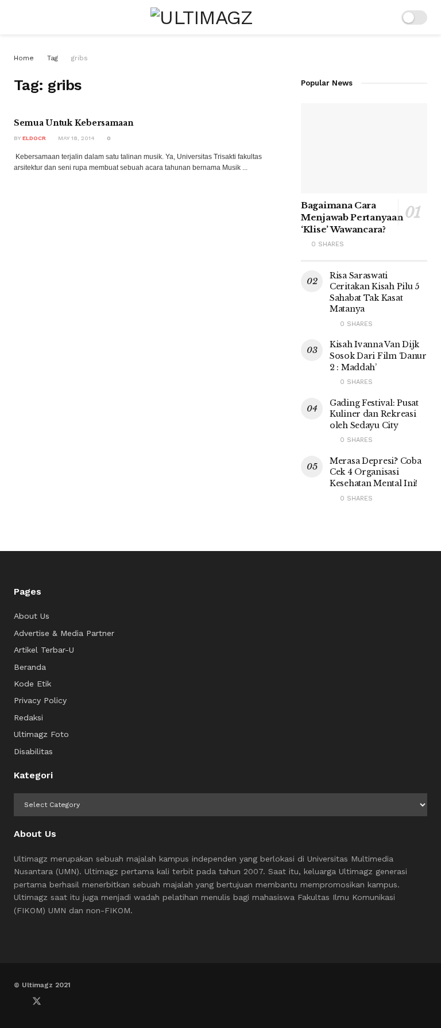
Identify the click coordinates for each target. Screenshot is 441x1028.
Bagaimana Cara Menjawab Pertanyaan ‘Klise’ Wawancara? (352, 217)
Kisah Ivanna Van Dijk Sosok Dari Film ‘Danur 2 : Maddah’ (378, 355)
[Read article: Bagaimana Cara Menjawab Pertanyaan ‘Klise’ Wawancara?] (364, 148)
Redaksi (28, 717)
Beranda (30, 667)
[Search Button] (385, 17)
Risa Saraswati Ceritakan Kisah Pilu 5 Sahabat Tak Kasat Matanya (374, 292)
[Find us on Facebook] (17, 1001)
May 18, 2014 (75, 138)
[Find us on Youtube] (56, 1001)
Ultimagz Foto (41, 734)
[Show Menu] (19, 17)
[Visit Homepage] (201, 17)
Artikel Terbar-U (44, 649)
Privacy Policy (40, 700)
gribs (79, 58)
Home (24, 58)
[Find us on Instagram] (74, 1001)
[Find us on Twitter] (36, 1001)
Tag (52, 58)
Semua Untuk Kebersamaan (74, 123)
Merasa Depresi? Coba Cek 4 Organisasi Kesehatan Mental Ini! (375, 472)
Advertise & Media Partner (64, 633)
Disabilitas (33, 751)
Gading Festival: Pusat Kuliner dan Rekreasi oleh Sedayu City (374, 414)
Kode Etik (32, 683)
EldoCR (34, 138)
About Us (31, 615)
